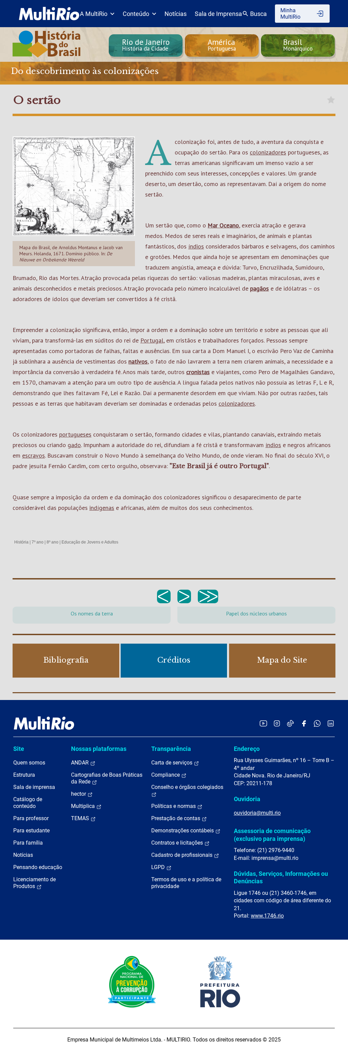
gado (74, 445)
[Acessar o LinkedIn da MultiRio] (331, 723)
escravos (33, 455)
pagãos (259, 288)
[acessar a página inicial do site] (49, 13)
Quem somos (29, 762)
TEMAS (80, 818)
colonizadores (268, 152)
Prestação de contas (176, 818)
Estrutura (24, 775)
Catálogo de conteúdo (27, 802)
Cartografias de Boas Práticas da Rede (106, 778)
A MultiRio (93, 13)
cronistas (198, 372)
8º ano (52, 542)
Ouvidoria (247, 799)
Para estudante (31, 830)
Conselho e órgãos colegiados (187, 787)
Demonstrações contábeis (183, 830)
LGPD (158, 867)
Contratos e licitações (177, 843)
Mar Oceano (223, 225)
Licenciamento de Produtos (34, 882)
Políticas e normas (174, 806)
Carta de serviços (172, 762)
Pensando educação (37, 867)
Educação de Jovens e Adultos (90, 542)
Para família (28, 843)
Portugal (151, 340)
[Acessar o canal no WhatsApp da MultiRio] (317, 723)
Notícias (175, 13)
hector (79, 794)
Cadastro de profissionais (182, 855)
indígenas (101, 508)
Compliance (166, 775)
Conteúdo (136, 13)
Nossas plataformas (98, 748)
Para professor (31, 818)
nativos (137, 361)
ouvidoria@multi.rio (257, 813)
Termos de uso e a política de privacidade (186, 882)
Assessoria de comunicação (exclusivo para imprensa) (272, 834)
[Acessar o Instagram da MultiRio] (277, 723)
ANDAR (80, 762)
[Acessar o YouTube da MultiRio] (263, 723)
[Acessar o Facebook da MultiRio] (304, 723)
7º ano (38, 542)
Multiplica (83, 806)
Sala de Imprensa (218, 13)
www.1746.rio (267, 915)
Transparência (171, 748)
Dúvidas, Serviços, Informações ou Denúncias (281, 877)
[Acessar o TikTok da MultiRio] (290, 723)
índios (196, 246)
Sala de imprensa (34, 787)
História (21, 542)
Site (18, 748)
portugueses (75, 434)
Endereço (247, 748)
